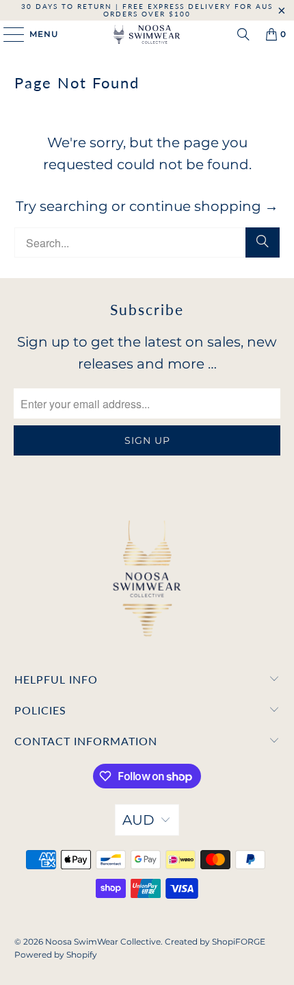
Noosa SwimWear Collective (103, 941)
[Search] (243, 34)
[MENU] (7, 34)
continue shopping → (203, 206)
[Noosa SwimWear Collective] (147, 34)
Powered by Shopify (55, 954)
